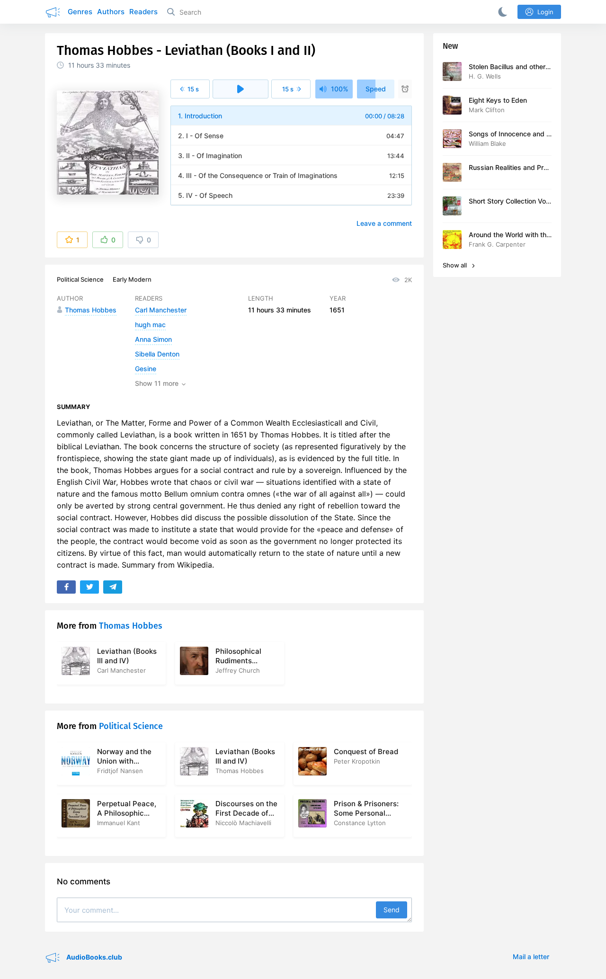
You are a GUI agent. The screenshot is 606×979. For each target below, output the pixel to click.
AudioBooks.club (93, 957)
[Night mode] (501, 12)
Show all (455, 265)
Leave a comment (384, 223)
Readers (143, 11)
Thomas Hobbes (130, 626)
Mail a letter (531, 956)
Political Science (80, 279)
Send (391, 910)
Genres (80, 11)
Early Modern (132, 279)
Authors (111, 11)
